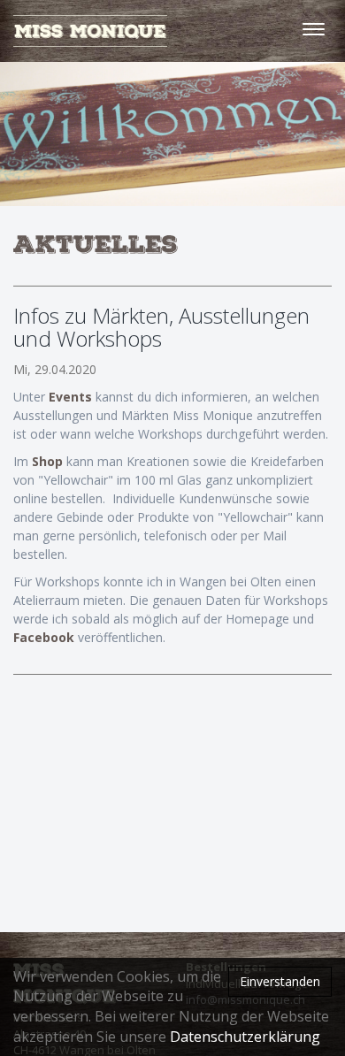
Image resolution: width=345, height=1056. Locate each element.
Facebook (45, 637)
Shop (49, 461)
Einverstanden (280, 981)
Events (72, 396)
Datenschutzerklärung (245, 1036)
